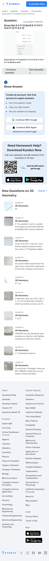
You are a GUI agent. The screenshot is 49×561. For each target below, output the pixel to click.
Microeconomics (9, 478)
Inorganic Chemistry (11, 469)
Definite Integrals (33, 458)
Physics (5, 457)
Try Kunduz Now (37, 4)
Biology (5, 474)
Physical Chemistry (10, 461)
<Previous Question (10, 71)
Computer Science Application (10, 490)
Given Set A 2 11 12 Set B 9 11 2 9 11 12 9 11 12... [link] (19, 14)
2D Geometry (36, 11)
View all (41, 191)
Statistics (6, 448)
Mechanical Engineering (7, 510)
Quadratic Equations (35, 395)
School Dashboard (10, 432)
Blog (28, 505)
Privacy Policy (32, 516)
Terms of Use (31, 521)
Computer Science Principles (10, 483)
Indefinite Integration (35, 489)
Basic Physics (32, 421)
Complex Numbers (34, 467)
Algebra (5, 439)
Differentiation (32, 463)
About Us (30, 496)
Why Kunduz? (32, 501)
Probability (30, 425)
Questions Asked (9, 404)
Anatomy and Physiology (8, 525)
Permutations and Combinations (33, 476)
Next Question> (36, 71)
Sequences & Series (35, 404)
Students (6, 399)
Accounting (7, 496)
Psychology (7, 504)
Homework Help (9, 395)
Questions (14, 11)
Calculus (6, 444)
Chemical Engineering (12, 516)
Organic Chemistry (10, 465)
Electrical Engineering (12, 520)
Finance (5, 500)
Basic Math (31, 408)
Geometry (24, 11)
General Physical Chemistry (33, 435)
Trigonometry (32, 471)
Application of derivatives (32, 452)
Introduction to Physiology (32, 483)
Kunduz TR (7, 408)
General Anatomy (33, 429)
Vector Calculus (33, 447)
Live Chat (6, 428)
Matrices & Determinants (32, 441)
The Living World (33, 416)
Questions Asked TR (11, 412)
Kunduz (5, 11)
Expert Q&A (7, 423)
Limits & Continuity (34, 412)
